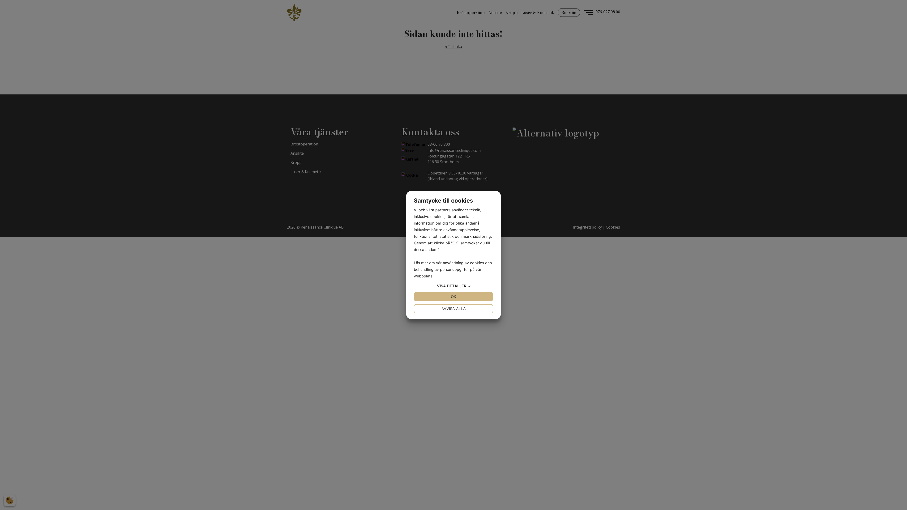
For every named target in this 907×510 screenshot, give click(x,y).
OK (453, 296)
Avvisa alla (453, 308)
